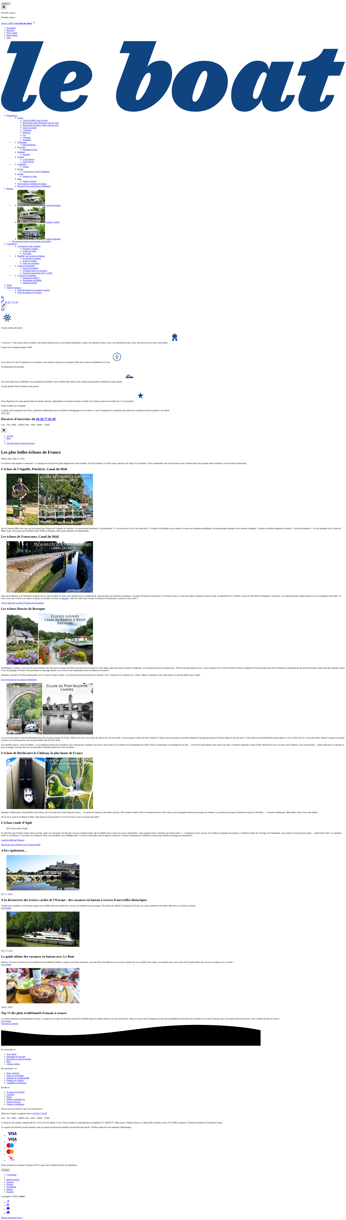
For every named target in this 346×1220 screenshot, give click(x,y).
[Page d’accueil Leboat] (173, 111)
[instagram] (7, 1205)
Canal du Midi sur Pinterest (12, 840)
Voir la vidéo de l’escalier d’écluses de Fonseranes (22, 603)
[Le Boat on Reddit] (8, 1213)
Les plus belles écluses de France (20, 443)
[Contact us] (2, 310)
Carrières (10, 1094)
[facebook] (8, 1202)
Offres (9, 285)
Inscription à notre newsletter (18, 1059)
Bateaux (10, 188)
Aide (8, 38)
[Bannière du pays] (3, 7)
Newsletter (11, 28)
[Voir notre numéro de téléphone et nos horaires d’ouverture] (3, 306)
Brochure (10, 30)
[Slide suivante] (8, 413)
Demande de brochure (15, 1056)
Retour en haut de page (11, 1217)
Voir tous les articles (9, 1023)
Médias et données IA (15, 1099)
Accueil (9, 436)
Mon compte (11, 35)
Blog (8, 438)
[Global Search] (2, 298)
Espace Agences (13, 1102)
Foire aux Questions (15, 1075)
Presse (9, 1097)
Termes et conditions (15, 1104)
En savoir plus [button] (7, 1049)
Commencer (11, 244)
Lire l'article (6, 908)
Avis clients (11, 1054)
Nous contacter (12, 1073)
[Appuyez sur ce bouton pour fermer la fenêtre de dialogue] (3, 430)
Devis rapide (11, 33)
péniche (65, 598)
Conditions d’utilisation (16, 1083)
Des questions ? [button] (8, 1068)
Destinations (11, 115)
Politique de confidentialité (17, 1078)
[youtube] (8, 1209)
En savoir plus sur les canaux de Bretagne (19, 679)
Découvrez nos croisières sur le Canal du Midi (20, 845)
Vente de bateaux (13, 287)
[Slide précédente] (3, 413)
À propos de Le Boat (15, 1092)
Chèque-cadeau (13, 1064)
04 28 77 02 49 (46, 419)
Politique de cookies (15, 1080)
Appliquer (5, 4)
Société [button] (4, 1087)
